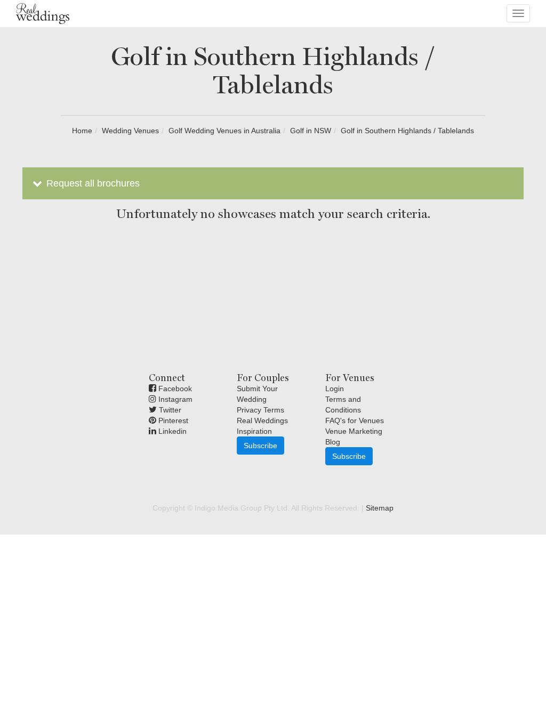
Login (334, 388)
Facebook (174, 388)
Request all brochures (92, 183)
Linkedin (171, 431)
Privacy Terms (260, 410)
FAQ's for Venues (354, 420)
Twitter (169, 410)
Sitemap (380, 508)
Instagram (174, 399)
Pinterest (172, 420)
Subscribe (260, 445)
